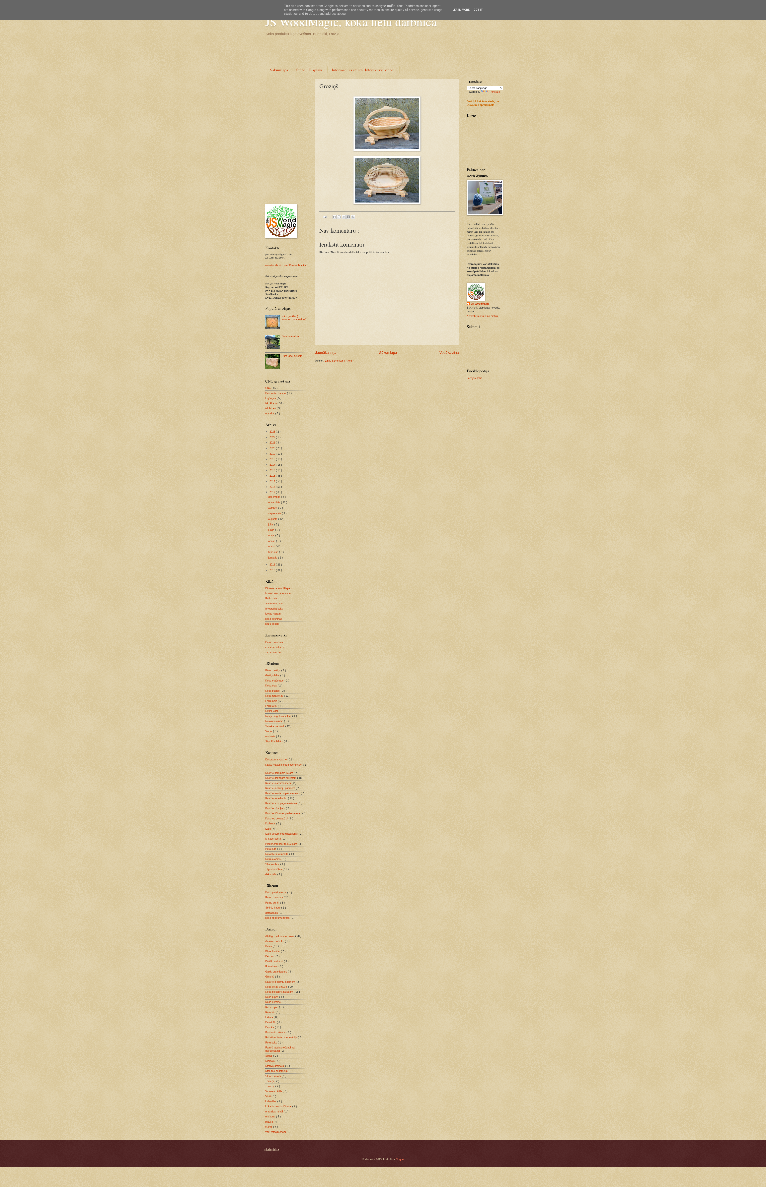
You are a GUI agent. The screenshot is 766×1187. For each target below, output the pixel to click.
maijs (271, 535)
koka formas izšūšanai (278, 1106)
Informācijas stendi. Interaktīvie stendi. (364, 70)
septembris (275, 513)
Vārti (268, 1096)
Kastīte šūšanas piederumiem (283, 813)
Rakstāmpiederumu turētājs (281, 1037)
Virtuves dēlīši (274, 1091)
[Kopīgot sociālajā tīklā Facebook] (348, 217)
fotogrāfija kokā (274, 608)
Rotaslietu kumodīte (277, 854)
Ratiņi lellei (272, 710)
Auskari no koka (275, 941)
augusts (273, 518)
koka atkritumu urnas (277, 917)
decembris (274, 496)
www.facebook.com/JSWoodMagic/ (285, 265)
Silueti (269, 1055)
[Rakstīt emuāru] (339, 217)
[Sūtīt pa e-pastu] (335, 217)
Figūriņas (271, 398)
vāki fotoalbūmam (276, 1131)
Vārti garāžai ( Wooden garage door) (294, 318)
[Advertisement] (338, 50)
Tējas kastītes (274, 869)
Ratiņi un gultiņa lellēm (278, 716)
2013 (272, 486)
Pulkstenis (271, 598)
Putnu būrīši (272, 902)
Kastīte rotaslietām (276, 798)
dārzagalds (272, 912)
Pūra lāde (271, 848)
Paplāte (270, 1027)
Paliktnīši (271, 1022)
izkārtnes (271, 408)
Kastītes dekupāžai (276, 818)
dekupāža (271, 874)
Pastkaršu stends (275, 1032)
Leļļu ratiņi (271, 705)
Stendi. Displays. (310, 70)
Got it (478, 9)
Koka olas (271, 685)
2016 (272, 470)
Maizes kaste (273, 838)
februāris (273, 552)
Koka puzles (272, 690)
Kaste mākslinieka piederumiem (284, 764)
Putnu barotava (274, 642)
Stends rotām (273, 1076)
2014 (272, 481)
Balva (269, 946)
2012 (272, 492)
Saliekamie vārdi (275, 726)
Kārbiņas (270, 823)
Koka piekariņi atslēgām (279, 991)
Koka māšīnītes (274, 680)
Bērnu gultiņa (273, 670)
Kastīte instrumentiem (278, 783)
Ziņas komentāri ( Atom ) (339, 360)
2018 (272, 459)
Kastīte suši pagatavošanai (281, 803)
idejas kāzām (273, 613)
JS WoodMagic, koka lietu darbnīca (351, 22)
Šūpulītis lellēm (274, 741)
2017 (272, 464)
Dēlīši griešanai (274, 961)
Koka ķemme (273, 1001)
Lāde (268, 828)
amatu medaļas (274, 603)
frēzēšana (271, 403)
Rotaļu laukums (274, 721)
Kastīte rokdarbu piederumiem (283, 793)
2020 (272, 448)
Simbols (270, 1060)
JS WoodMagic (480, 303)
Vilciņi (269, 731)
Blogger (400, 1159)
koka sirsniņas (273, 618)
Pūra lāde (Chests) (292, 355)
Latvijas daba (474, 378)
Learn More (461, 9)
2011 (272, 564)
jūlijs (271, 524)
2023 (272, 431)
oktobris (273, 507)
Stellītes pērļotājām (276, 1070)
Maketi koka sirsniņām (278, 593)
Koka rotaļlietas (274, 695)
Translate (494, 91)
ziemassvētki (273, 652)
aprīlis (272, 541)
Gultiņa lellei (272, 675)
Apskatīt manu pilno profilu (482, 316)
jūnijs (271, 529)
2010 (272, 570)
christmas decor (274, 647)
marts (272, 546)
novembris (274, 502)
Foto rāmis (271, 966)
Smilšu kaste (273, 907)
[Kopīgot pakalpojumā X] (344, 217)
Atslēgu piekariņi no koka (280, 936)
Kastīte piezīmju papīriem (280, 788)
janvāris (273, 557)
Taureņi (269, 1081)
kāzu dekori (272, 623)
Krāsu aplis (272, 1007)
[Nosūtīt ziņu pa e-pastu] (325, 216)
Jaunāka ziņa (325, 353)
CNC (268, 387)
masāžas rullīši (274, 1111)
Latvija (269, 1017)
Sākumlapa (279, 70)
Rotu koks (271, 1042)
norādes (270, 413)
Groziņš (270, 976)
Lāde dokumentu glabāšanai (281, 833)
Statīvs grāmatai (275, 1065)
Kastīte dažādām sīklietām (281, 777)
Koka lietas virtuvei (276, 986)
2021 (272, 442)
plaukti (269, 1121)
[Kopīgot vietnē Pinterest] (353, 217)
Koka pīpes (272, 996)
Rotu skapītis (273, 859)
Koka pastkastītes (276, 892)
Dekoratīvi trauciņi (276, 393)
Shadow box (272, 864)
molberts (270, 736)
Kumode (270, 1012)
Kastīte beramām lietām (279, 772)
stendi (269, 1126)
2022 (272, 437)
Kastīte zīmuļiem (275, 808)
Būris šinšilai (273, 951)
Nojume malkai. (291, 336)
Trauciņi (270, 1086)
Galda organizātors (276, 971)
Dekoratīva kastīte (276, 759)
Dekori (269, 956)
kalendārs (271, 1101)
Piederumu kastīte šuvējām (281, 843)
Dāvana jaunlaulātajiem (278, 588)
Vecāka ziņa (449, 353)
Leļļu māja (271, 700)
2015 (272, 475)
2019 (272, 453)
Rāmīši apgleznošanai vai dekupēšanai (280, 1049)
